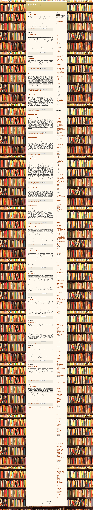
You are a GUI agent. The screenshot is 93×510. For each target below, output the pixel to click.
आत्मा (30, 69)
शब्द (57, 422)
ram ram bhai (59, 232)
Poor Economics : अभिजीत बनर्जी (61, 281)
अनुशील (58, 295)
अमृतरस (58, 371)
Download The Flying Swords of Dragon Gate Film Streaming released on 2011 (61, 368)
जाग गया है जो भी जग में (32, 34)
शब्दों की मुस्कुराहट (59, 228)
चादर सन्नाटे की (58, 284)
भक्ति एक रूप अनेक (32, 158)
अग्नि (30, 90)
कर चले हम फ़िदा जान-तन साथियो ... (61, 457)
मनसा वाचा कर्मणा (59, 391)
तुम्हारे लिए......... (59, 307)
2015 (57, 90)
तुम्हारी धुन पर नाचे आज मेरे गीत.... (60, 348)
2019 (57, 85)
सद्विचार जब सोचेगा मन (32, 74)
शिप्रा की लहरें (58, 222)
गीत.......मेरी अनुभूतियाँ (59, 209)
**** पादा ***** (59, 213)
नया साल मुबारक (58, 337)
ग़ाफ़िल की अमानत (59, 147)
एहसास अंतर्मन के (59, 225)
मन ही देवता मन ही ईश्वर (32, 95)
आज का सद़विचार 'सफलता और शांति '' (61, 345)
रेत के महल (58, 180)
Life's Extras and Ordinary (61, 440)
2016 (57, 89)
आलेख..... (58, 428)
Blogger (54, 503)
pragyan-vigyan (59, 318)
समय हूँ (57, 119)
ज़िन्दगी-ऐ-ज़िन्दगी (59, 421)
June (58, 52)
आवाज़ (57, 328)
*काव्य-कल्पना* (58, 348)
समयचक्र (58, 265)
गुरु (30, 343)
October (59, 47)
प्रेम (35, 183)
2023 (57, 39)
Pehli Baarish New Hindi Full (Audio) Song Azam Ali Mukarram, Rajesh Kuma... (61, 289)
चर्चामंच (58, 259)
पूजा (35, 154)
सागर (57, 378)
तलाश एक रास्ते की (59, 270)
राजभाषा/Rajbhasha (59, 112)
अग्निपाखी (58, 468)
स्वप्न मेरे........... (59, 115)
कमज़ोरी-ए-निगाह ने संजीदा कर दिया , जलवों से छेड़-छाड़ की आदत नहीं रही (61, 382)
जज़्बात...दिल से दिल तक (60, 144)
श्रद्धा (40, 343)
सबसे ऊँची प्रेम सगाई (32, 273)
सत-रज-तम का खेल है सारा (60, 100)
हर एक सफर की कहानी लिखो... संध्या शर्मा (60, 188)
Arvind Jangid (59, 430)
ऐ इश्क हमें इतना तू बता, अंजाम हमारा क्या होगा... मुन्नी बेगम (61, 473)
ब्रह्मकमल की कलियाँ (59, 106)
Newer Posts (29, 407)
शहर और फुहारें (58, 141)
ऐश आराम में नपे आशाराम (59, 411)
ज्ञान (31, 201)
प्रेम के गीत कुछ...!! (59, 378)
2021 (57, 42)
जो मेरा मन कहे (58, 118)
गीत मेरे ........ (58, 152)
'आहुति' (58, 247)
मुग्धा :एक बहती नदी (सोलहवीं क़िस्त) (61, 299)
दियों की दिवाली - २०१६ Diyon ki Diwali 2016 (60, 341)
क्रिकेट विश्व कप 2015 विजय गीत (60, 375)
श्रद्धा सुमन (58, 102)
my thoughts (58, 190)
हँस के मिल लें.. (58, 226)
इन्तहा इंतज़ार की (58, 385)
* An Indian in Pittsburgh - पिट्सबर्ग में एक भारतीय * (61, 128)
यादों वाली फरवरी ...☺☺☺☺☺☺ (61, 248)
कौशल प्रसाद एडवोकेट (59, 132)
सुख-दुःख (42, 223)
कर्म (31, 90)
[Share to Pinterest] (45, 52)
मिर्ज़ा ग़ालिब (58, 404)
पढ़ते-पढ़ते (58, 324)
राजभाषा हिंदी (58, 414)
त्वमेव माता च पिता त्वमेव (32, 138)
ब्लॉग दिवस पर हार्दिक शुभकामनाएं (60, 331)
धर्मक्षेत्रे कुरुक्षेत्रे (31, 58)
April (58, 79)
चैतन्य (33, 69)
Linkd (57, 191)
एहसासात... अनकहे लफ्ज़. (60, 443)
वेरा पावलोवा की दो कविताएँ (60, 325)
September (59, 48)
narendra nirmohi (59, 394)
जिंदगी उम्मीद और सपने (59, 469)
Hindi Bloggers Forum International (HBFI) (60, 273)
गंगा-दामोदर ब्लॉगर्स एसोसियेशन (60, 436)
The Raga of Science (60, 459)
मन (37, 110)
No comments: (37, 28)
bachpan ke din (59, 465)
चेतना (32, 295)
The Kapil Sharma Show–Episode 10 (60, 352)
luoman (48, 503)
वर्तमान (41, 133)
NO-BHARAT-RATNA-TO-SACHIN (61, 425)
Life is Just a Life (59, 340)
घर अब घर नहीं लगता (59, 201)
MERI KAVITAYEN (60, 407)
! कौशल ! (58, 131)
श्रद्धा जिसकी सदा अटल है (33, 322)
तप (36, 90)
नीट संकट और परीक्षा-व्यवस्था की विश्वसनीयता (60, 168)
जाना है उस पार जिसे (32, 226)
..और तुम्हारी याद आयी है (59, 334)
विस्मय (38, 201)
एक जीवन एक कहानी (59, 106)
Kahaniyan (58, 298)
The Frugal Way (59, 460)
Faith (57, 447)
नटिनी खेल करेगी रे (59, 164)
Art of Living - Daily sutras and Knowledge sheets (61, 174)
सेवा (42, 133)
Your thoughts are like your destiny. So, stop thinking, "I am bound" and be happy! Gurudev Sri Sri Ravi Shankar (60, 177)
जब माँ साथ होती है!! (59, 204)
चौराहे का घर (58, 372)
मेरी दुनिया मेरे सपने (59, 488)
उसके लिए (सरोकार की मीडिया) (60, 359)
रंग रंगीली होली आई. (59, 399)
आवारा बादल (58, 206)
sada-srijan (58, 388)
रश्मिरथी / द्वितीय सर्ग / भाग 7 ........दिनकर (60, 415)
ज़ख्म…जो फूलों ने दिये (59, 277)
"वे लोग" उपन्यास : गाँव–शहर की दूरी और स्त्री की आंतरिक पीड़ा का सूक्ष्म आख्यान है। (61, 197)
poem (57, 495)
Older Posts (51, 407)
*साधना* (58, 433)
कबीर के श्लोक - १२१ (59, 434)
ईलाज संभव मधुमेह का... (59, 450)
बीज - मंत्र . (58, 223)
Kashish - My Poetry (60, 283)
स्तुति (40, 295)
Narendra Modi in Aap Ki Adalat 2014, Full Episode (60, 396)
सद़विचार (58, 344)
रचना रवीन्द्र (58, 355)
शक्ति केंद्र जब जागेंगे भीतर (60, 122)
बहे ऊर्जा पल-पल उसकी (32, 114)
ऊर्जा (30, 133)
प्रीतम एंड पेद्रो (58, 156)
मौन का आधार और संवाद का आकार (61, 129)
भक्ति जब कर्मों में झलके (32, 188)
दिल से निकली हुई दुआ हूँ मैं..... (60, 302)
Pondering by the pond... (60, 494)
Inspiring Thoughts (59, 446)
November (59, 46)
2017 (57, 87)
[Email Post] (40, 28)
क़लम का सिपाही (59, 418)
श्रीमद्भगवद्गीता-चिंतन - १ (59, 392)
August (59, 50)
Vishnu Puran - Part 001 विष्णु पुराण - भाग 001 (60, 182)
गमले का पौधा (58, 207)
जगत (34, 133)
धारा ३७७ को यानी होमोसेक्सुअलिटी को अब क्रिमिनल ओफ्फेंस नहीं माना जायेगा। (61, 312)
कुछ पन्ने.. (58, 366)
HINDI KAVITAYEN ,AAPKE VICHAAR (60, 287)
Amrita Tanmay (59, 240)
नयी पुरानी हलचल (59, 351)
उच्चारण (58, 159)
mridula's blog (59, 333)
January (59, 83)
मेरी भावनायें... (58, 155)
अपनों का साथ (58, 358)
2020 (57, 43)
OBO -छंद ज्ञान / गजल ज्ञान (60, 437)
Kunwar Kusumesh (59, 336)
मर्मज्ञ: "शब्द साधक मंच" (60, 364)
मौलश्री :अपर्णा (58, 492)
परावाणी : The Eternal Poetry (61, 280)
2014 (57, 91)
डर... (57, 440)
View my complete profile (59, 21)
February (59, 82)
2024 (57, 38)
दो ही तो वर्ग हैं (58, 479)
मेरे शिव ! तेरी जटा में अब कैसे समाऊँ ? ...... (61, 242)
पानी (37, 90)
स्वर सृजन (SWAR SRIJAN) (60, 471)
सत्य (39, 381)
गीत (57, 171)
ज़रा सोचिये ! (58, 431)
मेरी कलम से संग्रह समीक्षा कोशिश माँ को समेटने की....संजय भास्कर (61, 230)
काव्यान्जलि (58, 398)
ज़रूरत (57, 212)
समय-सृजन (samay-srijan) (60, 251)
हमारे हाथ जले (58, 148)
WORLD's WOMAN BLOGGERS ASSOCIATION (60, 194)
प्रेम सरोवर (58, 184)
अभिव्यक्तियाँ (58, 456)
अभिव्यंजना (58, 321)
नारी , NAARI (58, 310)
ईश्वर (30, 154)
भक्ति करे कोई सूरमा (32, 299)
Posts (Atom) (33, 409)
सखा (39, 183)
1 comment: (37, 132)
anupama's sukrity (59, 216)
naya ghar (58, 476)
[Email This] (42, 28)
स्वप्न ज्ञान (58, 315)
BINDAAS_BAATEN (60, 449)
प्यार (57, 112)
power (57, 314)
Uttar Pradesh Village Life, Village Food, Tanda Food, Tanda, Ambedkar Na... (60, 252)
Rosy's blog (58, 475)
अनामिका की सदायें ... (59, 200)
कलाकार (32, 133)
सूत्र (40, 318)
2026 (57, 35)
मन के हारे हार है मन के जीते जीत (34, 14)
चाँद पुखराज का (58, 381)
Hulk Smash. (59, 462)
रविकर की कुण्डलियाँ (59, 292)
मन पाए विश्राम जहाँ (59, 99)
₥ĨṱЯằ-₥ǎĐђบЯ (59, 491)
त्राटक (57, 210)
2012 (57, 94)
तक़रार (57, 405)
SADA (58, 203)
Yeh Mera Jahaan (59, 171)
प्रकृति (35, 223)
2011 (57, 95)
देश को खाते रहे (58, 408)
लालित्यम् (58, 219)
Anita (62, 14)
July (58, 51)
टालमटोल (58, 256)
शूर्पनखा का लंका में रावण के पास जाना (61, 103)
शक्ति (39, 223)
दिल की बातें (58, 374)
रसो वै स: (29, 347)
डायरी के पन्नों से (34, 4)
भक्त (38, 154)
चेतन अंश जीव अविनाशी (32, 366)
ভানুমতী (57, 259)
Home (40, 407)
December (59, 44)
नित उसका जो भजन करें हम (33, 250)
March (59, 80)
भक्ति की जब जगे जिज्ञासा (33, 386)
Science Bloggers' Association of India (60, 482)
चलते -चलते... (58, 452)
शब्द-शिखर (58, 167)
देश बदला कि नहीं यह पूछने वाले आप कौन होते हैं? (60, 454)
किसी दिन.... (58, 153)
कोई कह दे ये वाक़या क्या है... (60, 307)
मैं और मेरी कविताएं (59, 186)
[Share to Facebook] (45, 28)
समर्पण (38, 318)
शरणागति (39, 343)
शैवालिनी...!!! (58, 216)
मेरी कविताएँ (58, 478)
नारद (34, 318)
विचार (40, 90)
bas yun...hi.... (59, 301)
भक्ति (39, 154)
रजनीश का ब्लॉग (59, 269)
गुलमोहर (58, 327)
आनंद (32, 110)
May (58, 78)
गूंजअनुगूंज (58, 330)
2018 (57, 86)
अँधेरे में (57, 296)
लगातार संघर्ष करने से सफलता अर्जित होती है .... (60, 266)
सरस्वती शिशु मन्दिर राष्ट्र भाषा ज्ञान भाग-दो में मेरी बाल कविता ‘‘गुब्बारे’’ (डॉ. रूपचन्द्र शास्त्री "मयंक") (61, 160)
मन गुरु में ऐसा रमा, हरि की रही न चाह (61, 362)
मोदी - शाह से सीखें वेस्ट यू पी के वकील (60, 274)
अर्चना (30, 295)
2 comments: (37, 52)
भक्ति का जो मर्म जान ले (32, 205)
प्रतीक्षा (36, 223)
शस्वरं (57, 361)
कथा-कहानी (58, 141)
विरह (38, 183)
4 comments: (37, 316)
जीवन (34, 69)
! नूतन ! (58, 497)
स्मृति (38, 110)
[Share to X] (44, 28)
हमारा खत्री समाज (59, 262)
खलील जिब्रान (58, 401)
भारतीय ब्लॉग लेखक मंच (59, 489)
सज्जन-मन (58, 245)
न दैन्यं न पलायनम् (59, 244)
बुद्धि (35, 343)
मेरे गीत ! (58, 150)
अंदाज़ (57, 255)
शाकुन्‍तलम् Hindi (59, 304)
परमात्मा (36, 381)
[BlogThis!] (43, 28)
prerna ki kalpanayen (60, 385)
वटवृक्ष (57, 486)
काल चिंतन (58, 411)
